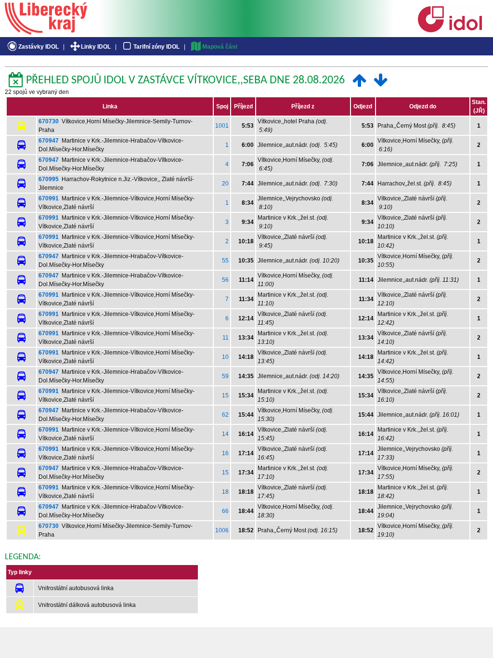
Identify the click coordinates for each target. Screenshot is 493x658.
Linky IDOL (96, 46)
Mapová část (219, 46)
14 (225, 434)
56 (225, 279)
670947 (49, 140)
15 (225, 395)
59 (225, 376)
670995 (49, 179)
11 (225, 337)
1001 (222, 125)
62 (225, 414)
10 (225, 357)
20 (225, 183)
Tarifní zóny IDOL (156, 46)
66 (225, 511)
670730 (49, 121)
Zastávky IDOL (38, 46)
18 (225, 491)
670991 (49, 198)
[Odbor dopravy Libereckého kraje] (46, 31)
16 (225, 453)
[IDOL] (449, 30)
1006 (222, 530)
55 (225, 260)
